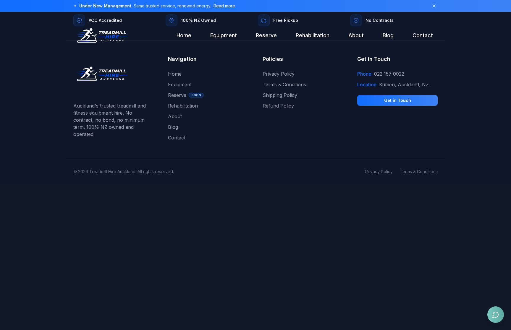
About (356, 35)
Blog (388, 35)
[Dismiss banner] (434, 5)
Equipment (223, 35)
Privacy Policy (279, 74)
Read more (224, 5)
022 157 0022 (389, 74)
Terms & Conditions (284, 84)
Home (184, 35)
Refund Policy (278, 106)
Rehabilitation (312, 35)
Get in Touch (397, 100)
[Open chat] (495, 314)
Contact (423, 35)
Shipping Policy (280, 95)
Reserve (266, 35)
